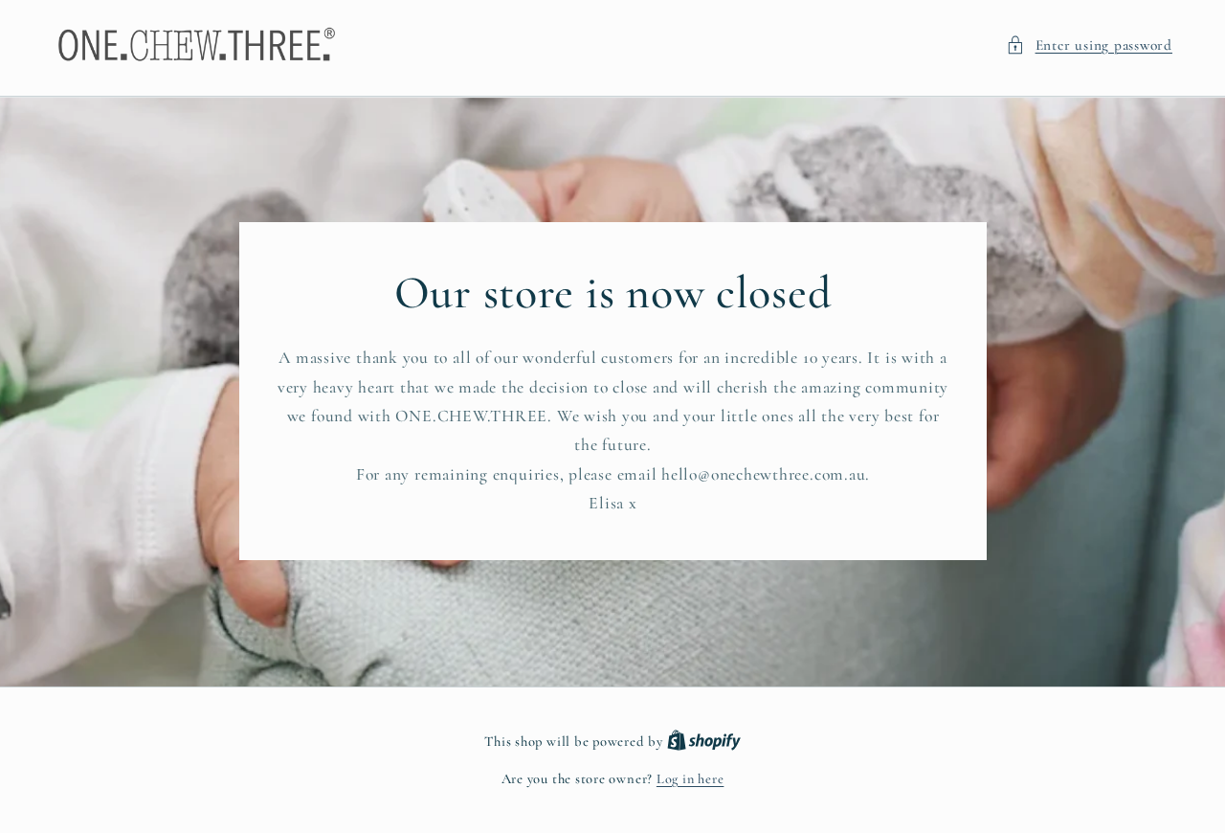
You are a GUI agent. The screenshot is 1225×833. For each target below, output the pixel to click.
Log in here (690, 779)
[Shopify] (704, 741)
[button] (1089, 45)
